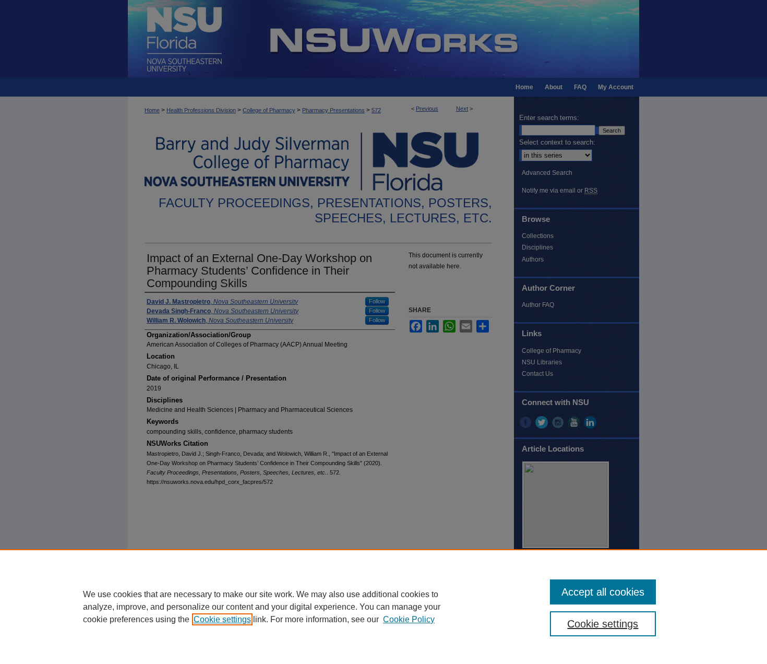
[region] (383, 606)
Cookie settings (222, 619)
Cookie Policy (409, 619)
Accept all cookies (602, 592)
